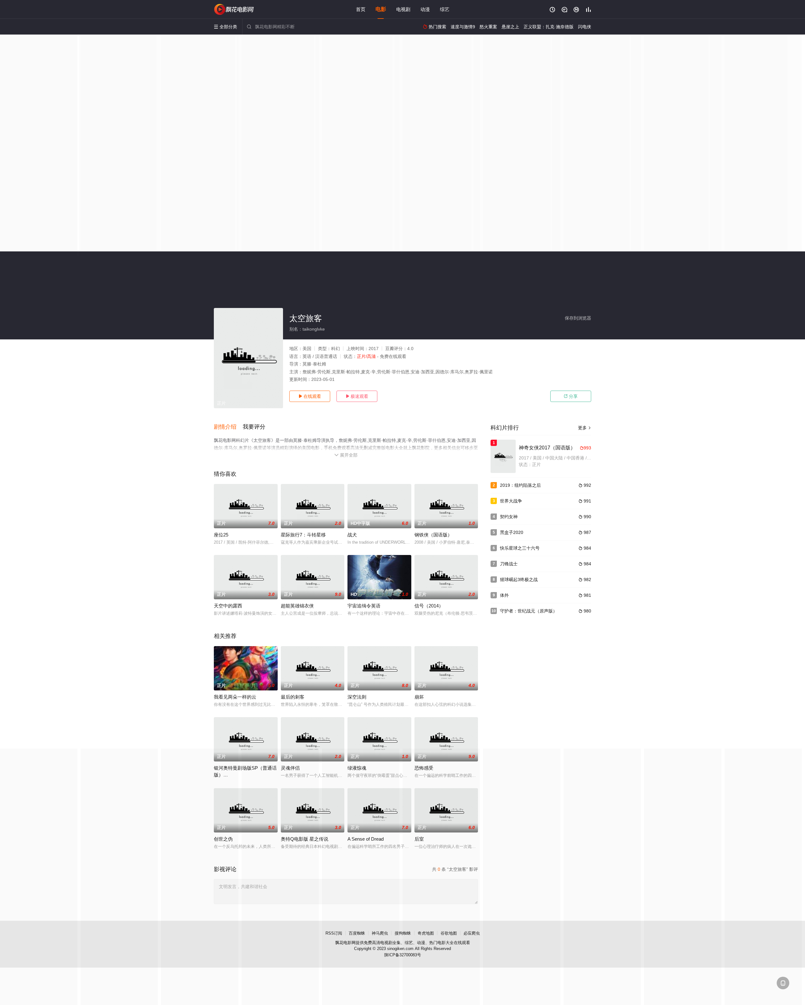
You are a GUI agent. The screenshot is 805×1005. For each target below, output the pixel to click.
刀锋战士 (509, 563)
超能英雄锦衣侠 (297, 605)
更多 (584, 427)
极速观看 (357, 396)
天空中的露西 (228, 605)
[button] (228, 427)
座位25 (221, 534)
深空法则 (356, 697)
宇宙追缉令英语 (363, 605)
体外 (504, 595)
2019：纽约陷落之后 (520, 485)
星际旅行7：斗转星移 (303, 534)
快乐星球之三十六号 (520, 548)
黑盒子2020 (511, 532)
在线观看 (309, 396)
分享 (571, 396)
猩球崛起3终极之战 (519, 579)
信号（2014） (428, 605)
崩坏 (419, 697)
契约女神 (509, 516)
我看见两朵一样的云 (235, 697)
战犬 (352, 534)
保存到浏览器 (578, 318)
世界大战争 (511, 500)
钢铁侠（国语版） (433, 534)
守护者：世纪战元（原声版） (528, 610)
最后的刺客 (292, 697)
